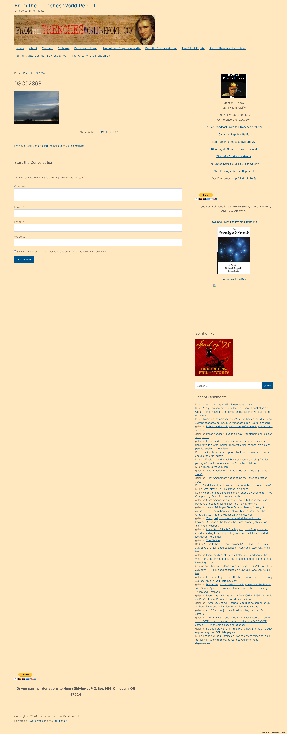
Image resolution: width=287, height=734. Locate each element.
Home (20, 48)
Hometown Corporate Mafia (122, 48)
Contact (47, 48)
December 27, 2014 (34, 73)
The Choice (213, 540)
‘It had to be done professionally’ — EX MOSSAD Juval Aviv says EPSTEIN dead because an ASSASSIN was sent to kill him (232, 548)
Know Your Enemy (86, 48)
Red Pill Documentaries (161, 48)
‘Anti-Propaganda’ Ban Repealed (234, 171)
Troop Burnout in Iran (215, 466)
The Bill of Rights (193, 48)
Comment (22, 186)
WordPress (36, 720)
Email (18, 221)
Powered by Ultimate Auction (272, 732)
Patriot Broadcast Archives (227, 48)
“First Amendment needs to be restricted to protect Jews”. (237, 485)
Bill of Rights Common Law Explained (41, 55)
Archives (63, 48)
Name (18, 207)
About (33, 48)
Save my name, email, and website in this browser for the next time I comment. (62, 251)
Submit (267, 385)
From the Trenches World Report (55, 5)
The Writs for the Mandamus (91, 55)
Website (19, 236)
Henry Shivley (109, 131)
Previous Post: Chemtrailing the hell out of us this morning (49, 145)
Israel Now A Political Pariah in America (225, 488)
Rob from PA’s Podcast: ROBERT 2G (234, 141)
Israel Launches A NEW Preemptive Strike (227, 404)
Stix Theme (60, 720)
